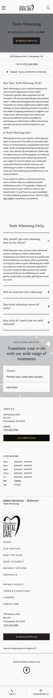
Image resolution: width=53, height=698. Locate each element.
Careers (8, 597)
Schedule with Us (26, 40)
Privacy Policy (13, 584)
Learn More (12, 387)
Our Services (12, 548)
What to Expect (13, 561)
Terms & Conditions (16, 591)
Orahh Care (11, 604)
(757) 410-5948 (30, 64)
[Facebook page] (26, 670)
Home (7, 542)
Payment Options (14, 568)
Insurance (10, 574)
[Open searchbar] (48, 8)
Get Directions (26, 438)
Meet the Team (13, 555)
